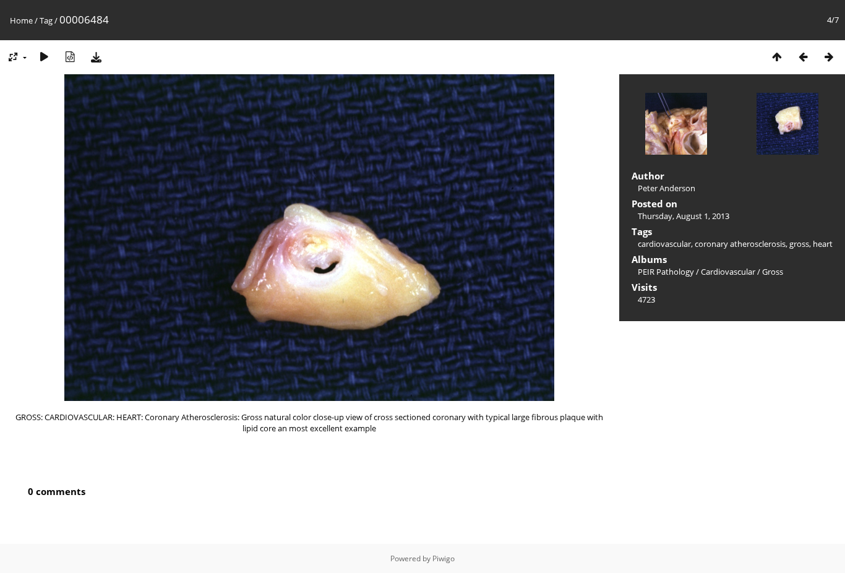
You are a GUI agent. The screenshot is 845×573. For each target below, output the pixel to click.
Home (21, 20)
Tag (46, 20)
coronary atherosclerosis (740, 243)
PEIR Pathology (666, 271)
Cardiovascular (728, 271)
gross (799, 243)
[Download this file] (96, 57)
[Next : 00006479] (829, 57)
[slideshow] (44, 57)
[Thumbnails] (777, 57)
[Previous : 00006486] (803, 57)
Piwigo (443, 558)
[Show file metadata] (70, 57)
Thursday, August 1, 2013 (683, 216)
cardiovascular (664, 243)
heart (823, 243)
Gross (772, 271)
